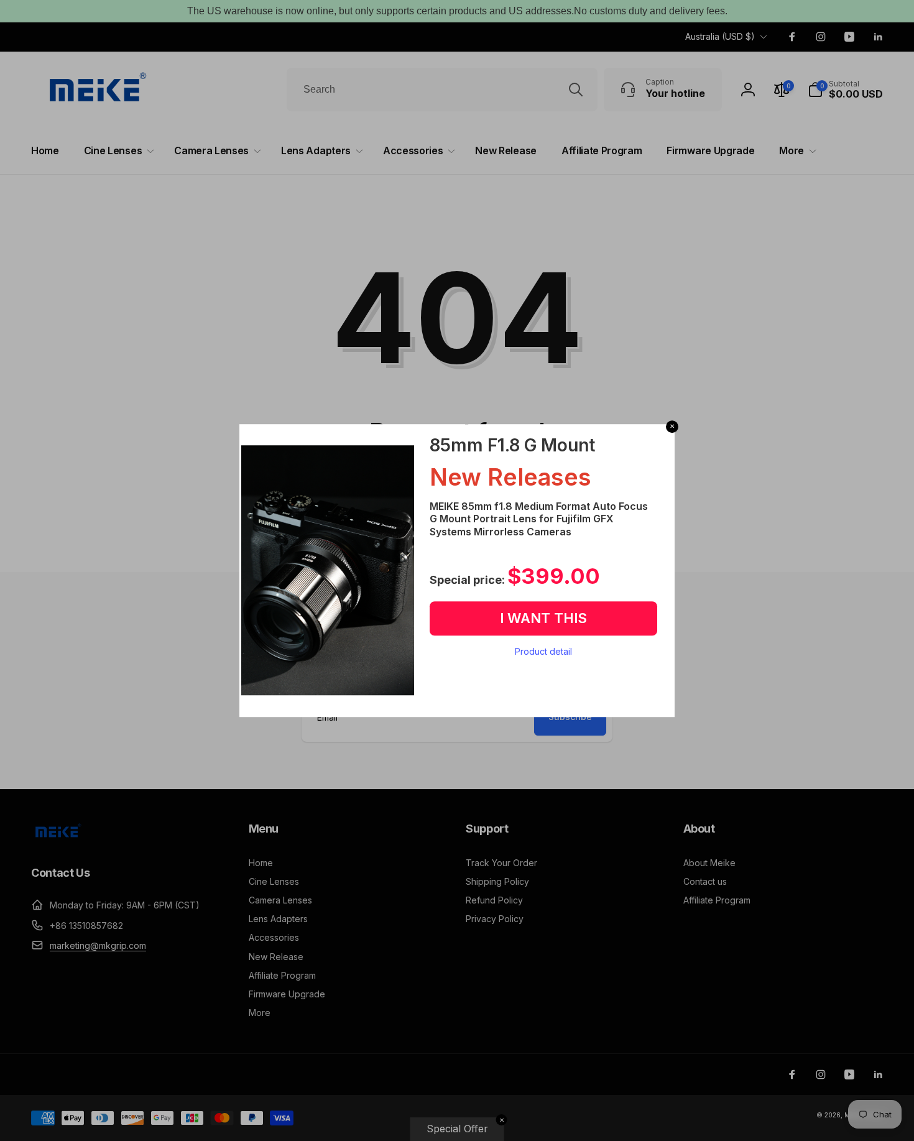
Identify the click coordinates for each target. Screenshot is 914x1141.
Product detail (543, 651)
